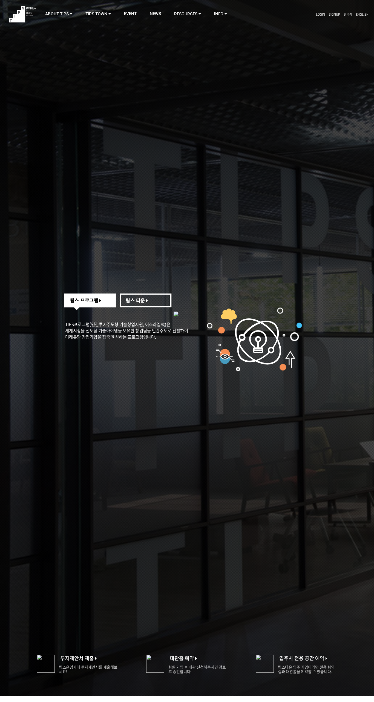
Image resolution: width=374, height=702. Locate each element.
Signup (334, 14)
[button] (59, 14)
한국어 (348, 14)
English (362, 14)
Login (320, 14)
